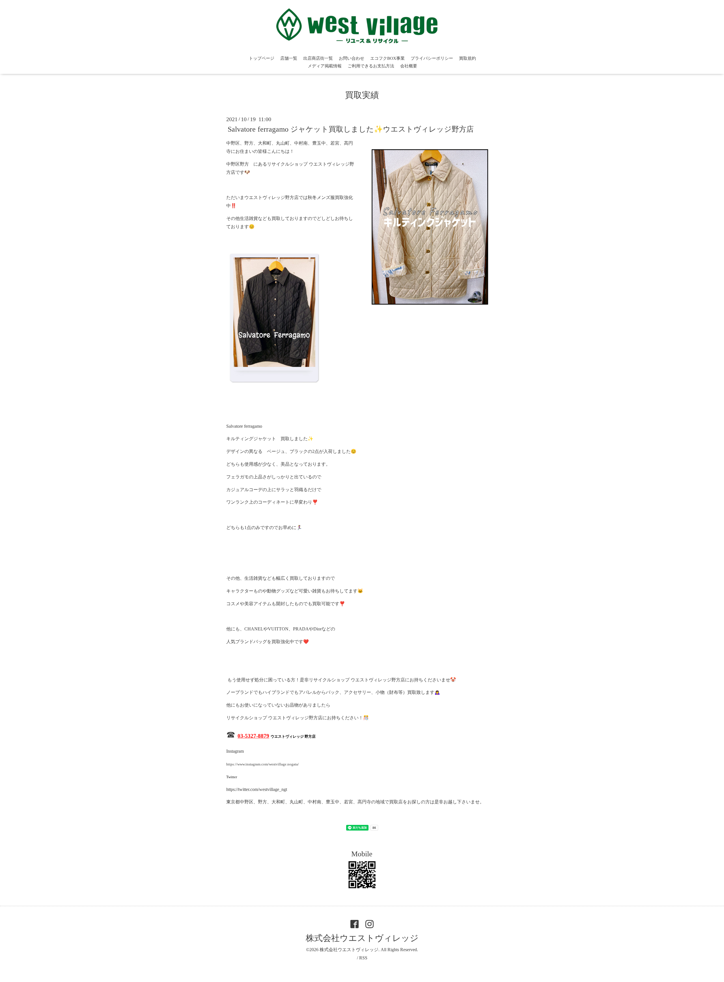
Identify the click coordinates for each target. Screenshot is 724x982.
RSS (363, 957)
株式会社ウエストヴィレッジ (362, 938)
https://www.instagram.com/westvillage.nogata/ (262, 764)
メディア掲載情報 (325, 66)
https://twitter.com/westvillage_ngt (256, 789)
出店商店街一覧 (318, 58)
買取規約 (467, 58)
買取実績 (362, 95)
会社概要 (408, 66)
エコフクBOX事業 (387, 58)
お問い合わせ (351, 58)
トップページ (261, 58)
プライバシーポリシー (432, 58)
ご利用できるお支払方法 (371, 66)
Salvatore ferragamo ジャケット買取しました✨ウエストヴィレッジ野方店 (351, 129)
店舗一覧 (288, 58)
